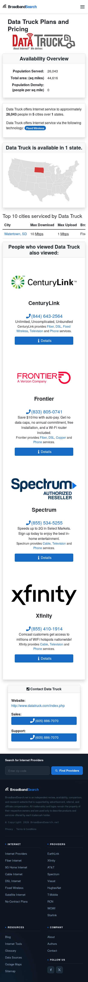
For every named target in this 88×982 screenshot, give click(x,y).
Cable (47, 543)
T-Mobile (52, 895)
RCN (50, 901)
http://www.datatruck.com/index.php (38, 705)
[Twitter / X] (59, 969)
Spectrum (53, 874)
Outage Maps (13, 964)
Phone (54, 331)
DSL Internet (13, 881)
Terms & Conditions (26, 829)
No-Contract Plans (16, 901)
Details (46, 340)
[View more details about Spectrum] (44, 489)
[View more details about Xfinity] (44, 595)
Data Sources (13, 957)
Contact (52, 950)
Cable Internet (13, 874)
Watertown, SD (15, 233)
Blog (8, 937)
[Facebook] (50, 969)
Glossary (10, 950)
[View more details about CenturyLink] (44, 282)
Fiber (50, 326)
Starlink (52, 915)
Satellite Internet (15, 895)
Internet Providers (16, 854)
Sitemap (10, 971)
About (51, 937)
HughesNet (54, 888)
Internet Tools (13, 944)
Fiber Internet (13, 860)
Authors (52, 944)
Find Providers (69, 770)
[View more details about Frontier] (44, 378)
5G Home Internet (16, 867)
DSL (58, 326)
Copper (61, 437)
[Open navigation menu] (82, 7)
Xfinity (51, 860)
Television (36, 331)
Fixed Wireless (35, 128)
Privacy (9, 829)
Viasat (51, 881)
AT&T (50, 867)
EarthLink (53, 854)
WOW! (51, 908)
